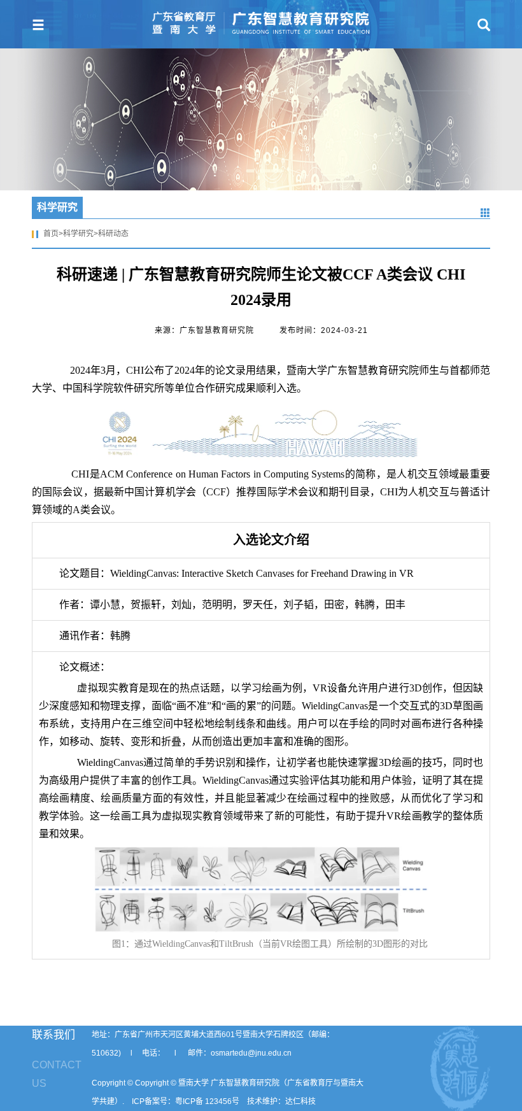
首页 (51, 233)
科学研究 (78, 233)
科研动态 (113, 233)
